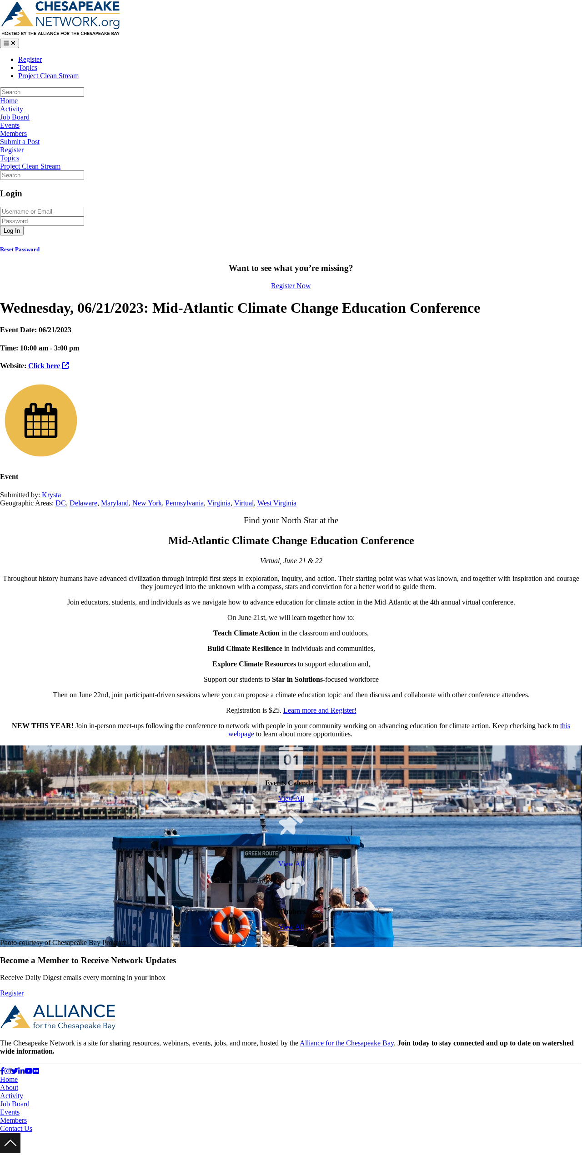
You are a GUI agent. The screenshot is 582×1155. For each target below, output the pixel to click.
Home (9, 101)
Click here (45, 366)
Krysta (51, 495)
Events (10, 125)
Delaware (83, 503)
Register (30, 59)
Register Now (291, 286)
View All (291, 798)
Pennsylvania (185, 503)
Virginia (219, 503)
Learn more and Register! (319, 710)
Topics (27, 67)
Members (13, 133)
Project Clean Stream (48, 76)
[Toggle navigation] (9, 43)
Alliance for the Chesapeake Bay (347, 1043)
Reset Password (20, 249)
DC (60, 503)
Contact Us (16, 1128)
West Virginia (276, 503)
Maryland (115, 503)
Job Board (15, 117)
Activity (11, 109)
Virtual (244, 503)
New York (147, 503)
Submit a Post (20, 141)
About (9, 1087)
